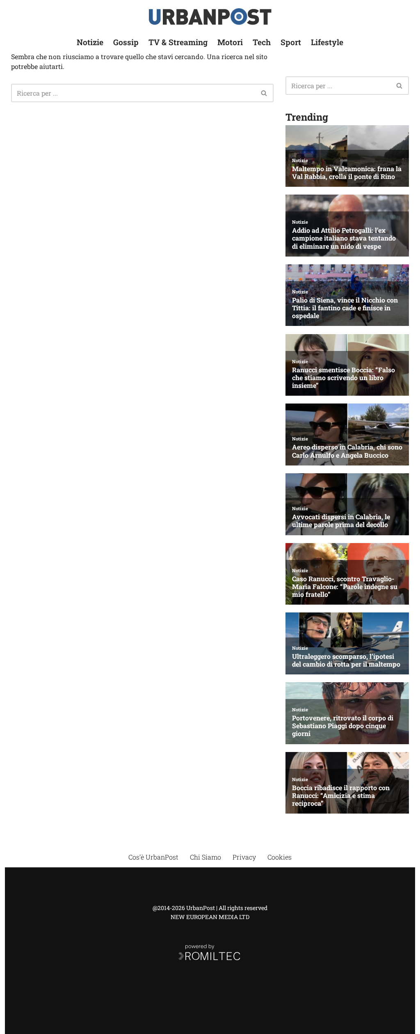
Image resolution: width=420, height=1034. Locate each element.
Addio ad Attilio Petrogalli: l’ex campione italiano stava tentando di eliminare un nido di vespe (344, 238)
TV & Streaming (178, 42)
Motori (230, 42)
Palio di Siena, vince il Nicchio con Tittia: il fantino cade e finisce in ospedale (345, 308)
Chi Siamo (205, 857)
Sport (291, 42)
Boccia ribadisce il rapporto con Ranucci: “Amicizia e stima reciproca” (341, 795)
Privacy (244, 857)
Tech (262, 42)
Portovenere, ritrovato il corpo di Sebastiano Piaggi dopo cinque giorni (342, 726)
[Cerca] (264, 93)
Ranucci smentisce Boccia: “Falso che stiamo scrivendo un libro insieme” (343, 378)
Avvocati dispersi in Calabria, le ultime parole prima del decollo (341, 520)
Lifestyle (327, 42)
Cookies (279, 857)
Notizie (90, 42)
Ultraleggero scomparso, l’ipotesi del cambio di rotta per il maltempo (346, 660)
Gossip (126, 42)
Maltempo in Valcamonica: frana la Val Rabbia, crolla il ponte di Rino (347, 172)
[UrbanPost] (210, 16)
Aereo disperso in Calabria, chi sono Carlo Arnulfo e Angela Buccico (347, 451)
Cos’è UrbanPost (153, 857)
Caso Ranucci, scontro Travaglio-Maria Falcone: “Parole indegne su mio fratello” (344, 586)
